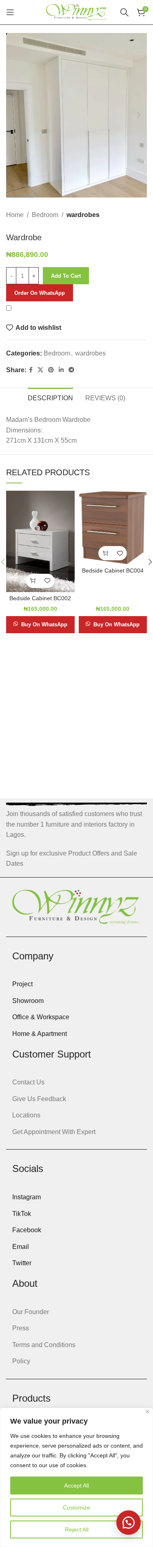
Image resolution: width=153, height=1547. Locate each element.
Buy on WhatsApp (44, 624)
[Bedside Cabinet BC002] (40, 541)
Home (15, 214)
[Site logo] (76, 11)
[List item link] (76, 984)
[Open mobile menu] (10, 12)
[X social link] (40, 369)
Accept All (76, 1485)
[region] (76, 1477)
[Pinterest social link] (51, 369)
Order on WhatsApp (39, 293)
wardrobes (83, 214)
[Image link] (76, 906)
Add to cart (66, 276)
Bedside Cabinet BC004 (113, 570)
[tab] (50, 397)
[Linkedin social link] (61, 369)
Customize (76, 1507)
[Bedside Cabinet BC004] (113, 528)
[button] (14, 115)
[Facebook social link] (31, 369)
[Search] (124, 12)
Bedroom (45, 214)
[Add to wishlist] (47, 581)
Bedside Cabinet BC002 (40, 598)
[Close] (147, 1411)
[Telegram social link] (71, 369)
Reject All (77, 1529)
